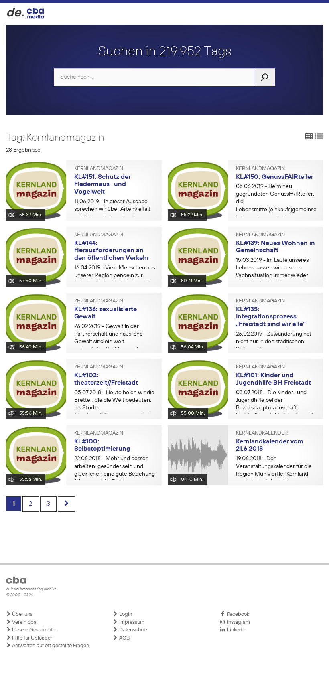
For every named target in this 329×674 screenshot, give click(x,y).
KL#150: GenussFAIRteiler (274, 177)
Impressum (131, 622)
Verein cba (24, 622)
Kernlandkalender (262, 433)
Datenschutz (133, 630)
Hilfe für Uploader (31, 638)
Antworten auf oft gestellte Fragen (50, 645)
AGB (124, 638)
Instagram (237, 622)
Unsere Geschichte (33, 630)
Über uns (21, 614)
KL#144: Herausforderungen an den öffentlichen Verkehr (111, 250)
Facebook (237, 614)
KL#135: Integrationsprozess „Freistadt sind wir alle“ (271, 317)
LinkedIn (235, 630)
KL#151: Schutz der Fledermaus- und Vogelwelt (102, 184)
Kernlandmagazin (98, 168)
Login (125, 614)
